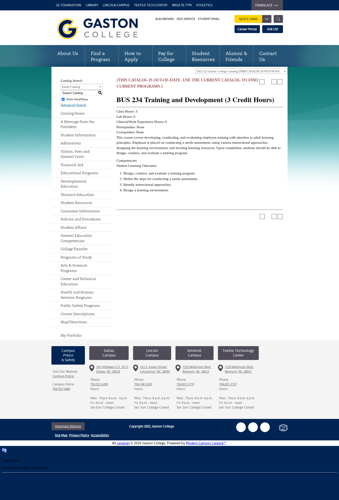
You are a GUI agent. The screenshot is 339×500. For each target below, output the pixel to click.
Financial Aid (72, 165)
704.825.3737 (185, 384)
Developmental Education (73, 184)
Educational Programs (79, 173)
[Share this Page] (268, 81)
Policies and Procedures (81, 219)
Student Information (78, 135)
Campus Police (63, 376)
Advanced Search (73, 105)
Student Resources (76, 203)
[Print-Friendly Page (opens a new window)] (274, 81)
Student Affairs (74, 227)
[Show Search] (278, 19)
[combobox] (241, 71)
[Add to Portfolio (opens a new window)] (262, 81)
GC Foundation (68, 5)
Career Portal (247, 29)
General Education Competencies (76, 238)
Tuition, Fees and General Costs (75, 154)
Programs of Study (76, 257)
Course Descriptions (78, 314)
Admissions (71, 143)
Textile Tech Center (150, 5)
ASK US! (272, 29)
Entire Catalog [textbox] (71, 86)
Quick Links (248, 19)
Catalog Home (73, 113)
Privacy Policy (79, 435)
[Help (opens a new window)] (279, 81)
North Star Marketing (283, 427)
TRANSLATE (264, 5)
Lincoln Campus (116, 5)
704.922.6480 (61, 389)
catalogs (123, 443)
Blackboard (164, 19)
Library (92, 5)
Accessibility (100, 435)
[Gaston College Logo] (103, 28)
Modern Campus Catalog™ (206, 443)
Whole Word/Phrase (77, 99)
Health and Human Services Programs (77, 295)
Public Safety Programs (80, 305)
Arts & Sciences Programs (74, 268)
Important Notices (68, 426)
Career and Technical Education (78, 281)
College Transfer (74, 249)
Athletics (204, 5)
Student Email (209, 19)
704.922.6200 (99, 384)
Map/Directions (74, 322)
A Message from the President (77, 124)
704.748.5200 (143, 384)
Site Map (61, 435)
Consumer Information (80, 211)
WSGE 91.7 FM (182, 5)
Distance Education (77, 194)
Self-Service (186, 19)
